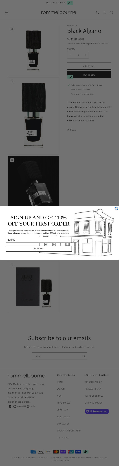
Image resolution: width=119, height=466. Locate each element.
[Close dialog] (116, 208)
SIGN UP (39, 248)
